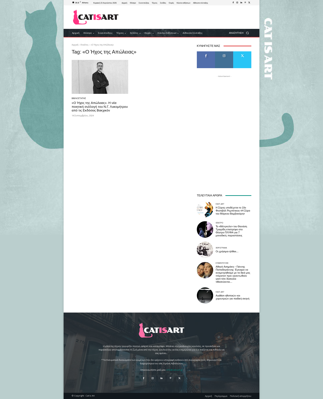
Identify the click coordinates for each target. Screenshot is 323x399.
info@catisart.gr (174, 369)
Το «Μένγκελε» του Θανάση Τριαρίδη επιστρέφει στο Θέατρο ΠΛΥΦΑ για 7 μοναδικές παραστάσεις (231, 231)
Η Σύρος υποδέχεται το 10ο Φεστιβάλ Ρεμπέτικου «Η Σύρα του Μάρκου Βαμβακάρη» (233, 210)
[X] (249, 3)
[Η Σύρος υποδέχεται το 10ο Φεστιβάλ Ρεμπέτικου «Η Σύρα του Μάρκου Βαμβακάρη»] (205, 209)
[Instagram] (237, 3)
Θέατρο (219, 223)
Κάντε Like (206, 52)
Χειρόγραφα (221, 248)
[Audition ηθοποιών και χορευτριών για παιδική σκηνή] (205, 295)
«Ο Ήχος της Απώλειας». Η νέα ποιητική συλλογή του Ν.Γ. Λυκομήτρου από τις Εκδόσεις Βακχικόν (100, 106)
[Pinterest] (245, 3)
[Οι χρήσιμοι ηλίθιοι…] (205, 250)
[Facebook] (233, 3)
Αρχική (75, 44)
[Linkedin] (241, 3)
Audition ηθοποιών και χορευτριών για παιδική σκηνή (232, 297)
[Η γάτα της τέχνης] (96, 17)
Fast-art (220, 204)
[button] (240, 33)
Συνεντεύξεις (222, 263)
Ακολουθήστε (224, 52)
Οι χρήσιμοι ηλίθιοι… (227, 251)
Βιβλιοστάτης (79, 98)
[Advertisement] (189, 17)
